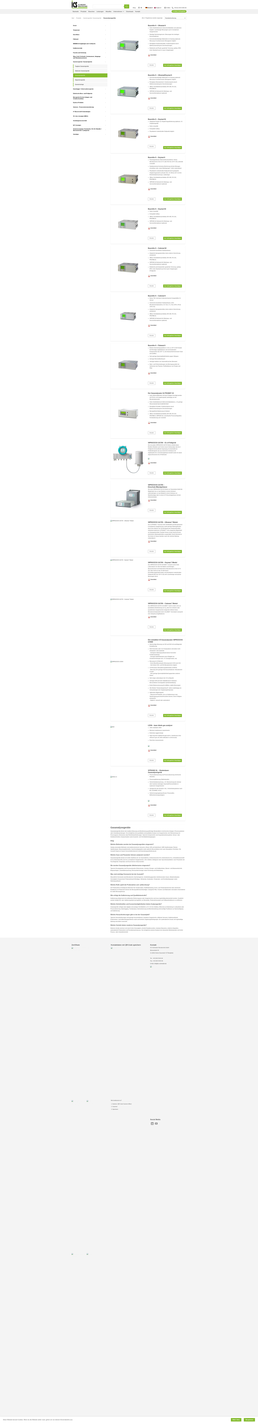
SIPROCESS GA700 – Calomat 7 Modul (163, 603)
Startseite (76, 11)
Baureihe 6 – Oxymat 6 (156, 157)
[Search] (126, 6)
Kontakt (137, 11)
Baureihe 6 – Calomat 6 (157, 296)
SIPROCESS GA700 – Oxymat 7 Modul (162, 562)
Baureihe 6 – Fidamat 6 (156, 345)
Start (73, 18)
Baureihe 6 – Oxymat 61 (157, 119)
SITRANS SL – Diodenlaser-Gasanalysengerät (158, 771)
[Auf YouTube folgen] (141, 8)
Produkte (83, 11)
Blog (134, 7)
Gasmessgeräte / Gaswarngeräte (92, 18)
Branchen (91, 11)
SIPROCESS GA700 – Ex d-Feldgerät (162, 443)
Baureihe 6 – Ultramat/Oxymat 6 (160, 75)
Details (152, 65)
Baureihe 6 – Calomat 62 (157, 248)
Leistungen (100, 11)
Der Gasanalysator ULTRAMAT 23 (161, 393)
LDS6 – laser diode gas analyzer (160, 725)
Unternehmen (117, 11)
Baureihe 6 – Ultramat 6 (157, 25)
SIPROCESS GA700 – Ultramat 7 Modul (163, 522)
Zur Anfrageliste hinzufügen (172, 65)
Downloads (129, 11)
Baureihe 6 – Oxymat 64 (157, 209)
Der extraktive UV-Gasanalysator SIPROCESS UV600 (165, 641)
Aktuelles (108, 11)
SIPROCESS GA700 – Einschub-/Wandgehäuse (157, 486)
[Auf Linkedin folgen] (139, 8)
